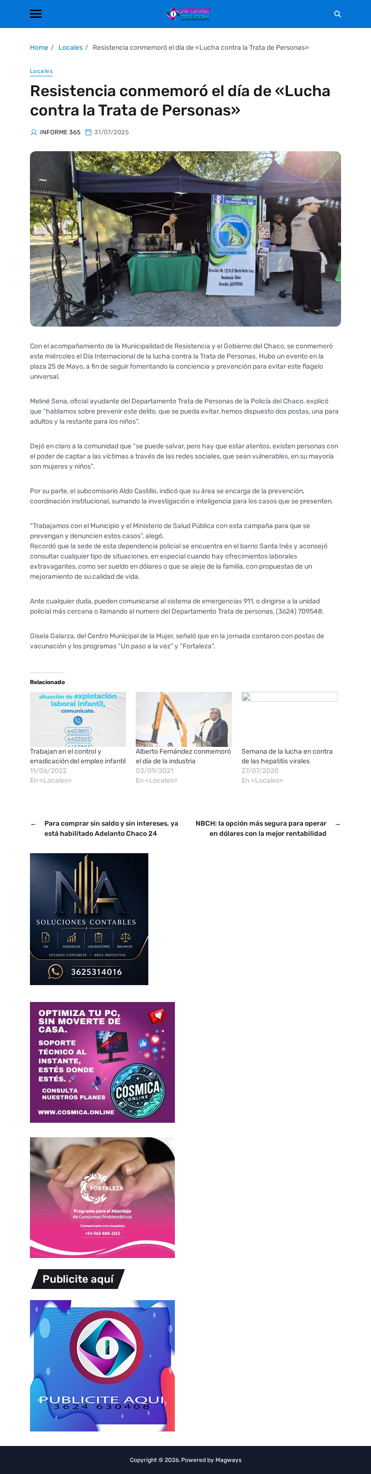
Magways (228, 1460)
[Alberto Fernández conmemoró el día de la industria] (184, 719)
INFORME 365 (60, 132)
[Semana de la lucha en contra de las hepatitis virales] (290, 719)
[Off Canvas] (36, 14)
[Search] (337, 14)
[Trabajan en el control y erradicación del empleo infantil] (78, 719)
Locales (41, 71)
